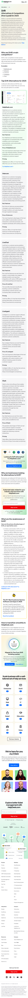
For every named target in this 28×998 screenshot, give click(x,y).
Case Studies (4, 942)
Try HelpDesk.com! (7, 166)
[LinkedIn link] (6, 977)
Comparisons (17, 912)
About (16, 942)
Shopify (2, 909)
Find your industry (14, 739)
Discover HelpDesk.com (14, 466)
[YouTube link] (17, 977)
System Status (4, 889)
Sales (15, 893)
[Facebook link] (10, 977)
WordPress (3, 912)
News (2, 887)
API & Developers (5, 958)
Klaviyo (2, 923)
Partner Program (17, 945)
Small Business (17, 865)
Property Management (18, 902)
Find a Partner (17, 948)
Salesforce (3, 917)
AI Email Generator (5, 951)
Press (15, 951)
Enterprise (16, 868)
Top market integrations (19, 917)
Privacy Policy (9, 995)
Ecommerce (16, 891)
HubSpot (3, 920)
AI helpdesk (3, 870)
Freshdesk (16, 923)
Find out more (9, 664)
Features (3, 868)
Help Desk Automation (6, 876)
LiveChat (3, 926)
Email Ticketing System (19, 882)
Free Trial (3, 884)
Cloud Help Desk (17, 879)
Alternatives (16, 909)
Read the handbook (8, 616)
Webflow (3, 914)
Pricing (2, 865)
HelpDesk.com (8, 69)
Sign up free (14, 507)
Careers (15, 953)
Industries (16, 914)
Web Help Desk (17, 873)
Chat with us (19, 664)
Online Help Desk (17, 888)
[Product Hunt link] (21, 977)
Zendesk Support (17, 920)
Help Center (3, 939)
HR (14, 896)
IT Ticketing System (18, 885)
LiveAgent (6, 74)
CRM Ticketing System (6, 873)
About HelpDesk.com (18, 939)
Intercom (6, 70)
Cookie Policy (7, 992)
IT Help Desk (16, 870)
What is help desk (4, 948)
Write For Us (3, 961)
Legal (15, 956)
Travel (15, 899)
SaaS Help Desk (17, 876)
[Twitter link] (14, 977)
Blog (2, 945)
